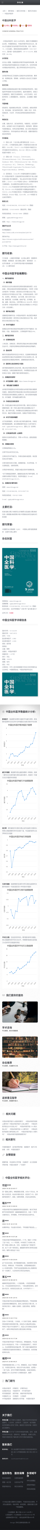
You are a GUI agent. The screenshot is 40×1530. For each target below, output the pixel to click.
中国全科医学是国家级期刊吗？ (17, 1134)
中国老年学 (16, 1391)
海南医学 (27, 1147)
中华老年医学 (26, 1391)
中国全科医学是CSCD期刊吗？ (20, 1129)
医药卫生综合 (32, 11)
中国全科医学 (6, 1388)
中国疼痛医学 (6, 1147)
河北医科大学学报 (15, 1162)
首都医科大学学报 (18, 1399)
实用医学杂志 (6, 1391)
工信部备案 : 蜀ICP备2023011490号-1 (20, 1512)
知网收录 (11, 261)
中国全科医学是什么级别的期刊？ (13, 1121)
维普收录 (30, 261)
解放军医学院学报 (26, 1393)
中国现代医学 (30, 1399)
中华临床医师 (6, 1399)
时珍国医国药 (6, 1393)
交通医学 (25, 1162)
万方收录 (5, 258)
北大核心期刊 (25, 258)
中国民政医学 (15, 1150)
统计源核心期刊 (20, 261)
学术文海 (20, 2)
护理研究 (15, 1388)
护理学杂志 (24, 1388)
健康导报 (5, 1162)
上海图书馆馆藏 (14, 258)
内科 (8, 1150)
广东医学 (22, 1165)
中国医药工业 (6, 1396)
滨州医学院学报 (17, 1147)
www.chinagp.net (15, 601)
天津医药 (15, 1396)
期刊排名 (11, 11)
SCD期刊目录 (10, 266)
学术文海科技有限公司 (23, 1523)
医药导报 (15, 1393)
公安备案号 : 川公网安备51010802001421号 (20, 1515)
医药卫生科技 (21, 11)
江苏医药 (23, 1396)
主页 (4, 11)
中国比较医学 (13, 1165)
